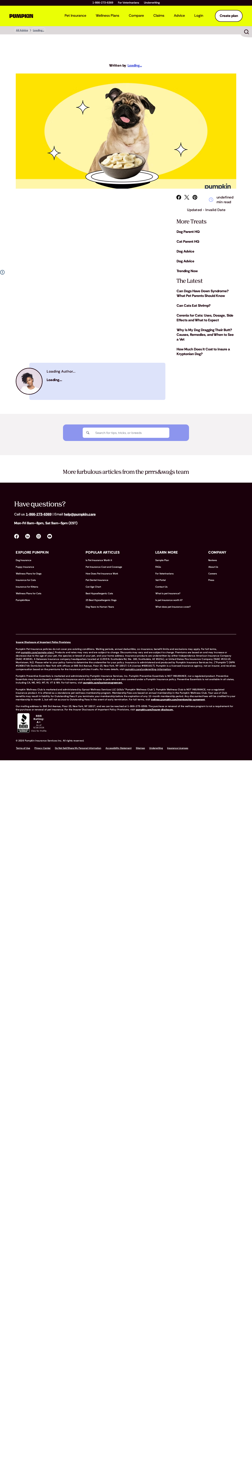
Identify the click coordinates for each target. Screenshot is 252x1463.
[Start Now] (246, 31)
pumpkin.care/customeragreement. (103, 682)
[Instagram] (38, 536)
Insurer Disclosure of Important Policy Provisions (43, 642)
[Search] (88, 433)
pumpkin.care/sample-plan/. (37, 652)
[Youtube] (49, 536)
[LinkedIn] (27, 536)
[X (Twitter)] (186, 197)
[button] (90, 381)
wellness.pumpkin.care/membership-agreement (178, 699)
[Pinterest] (195, 197)
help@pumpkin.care (80, 514)
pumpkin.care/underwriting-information (148, 669)
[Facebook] (178, 197)
